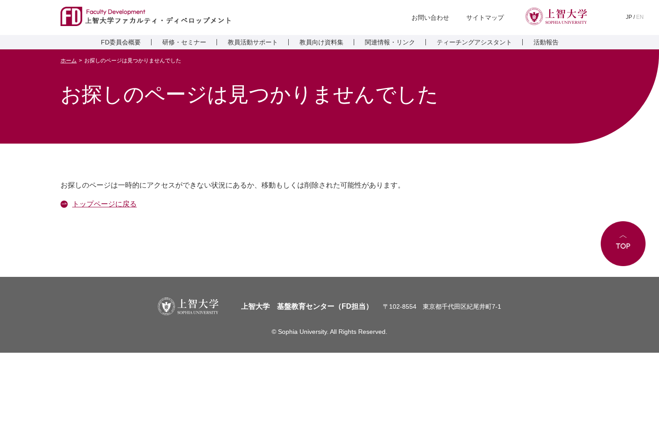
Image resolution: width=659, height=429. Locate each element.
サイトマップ (485, 17)
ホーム (69, 60)
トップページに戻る (104, 204)
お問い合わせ (430, 17)
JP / (635, 17)
